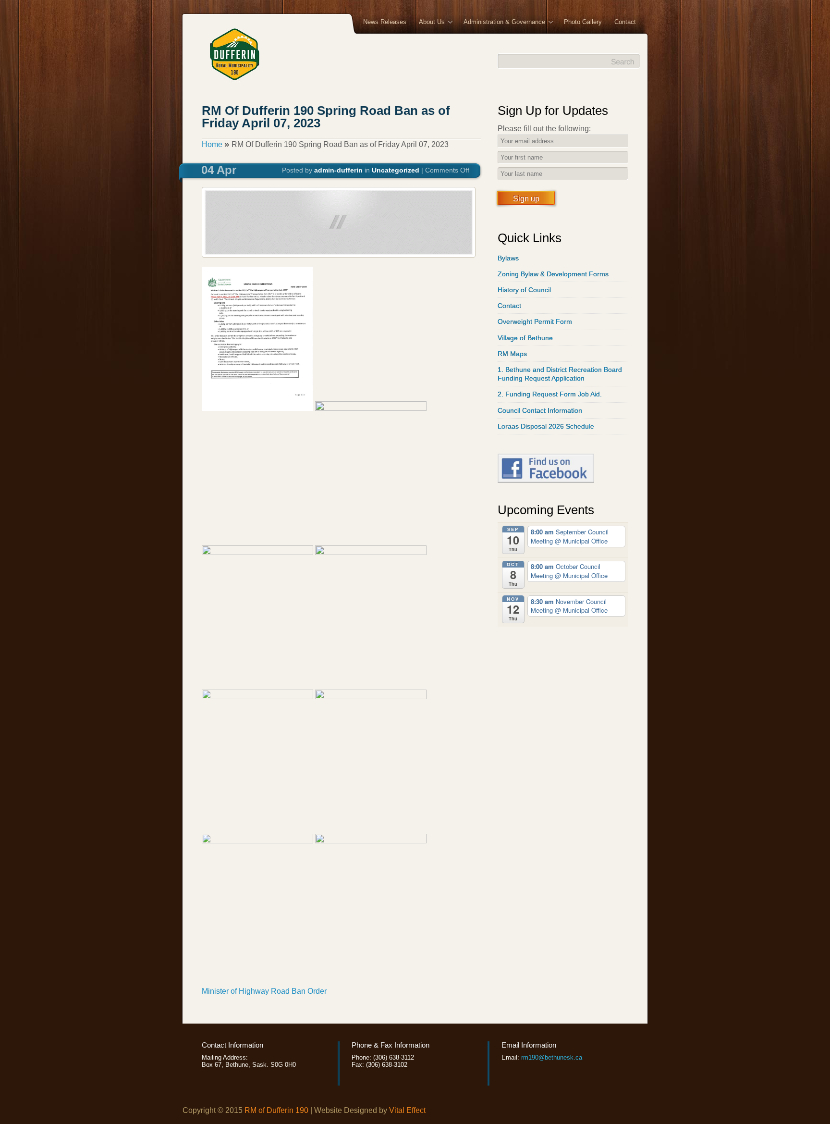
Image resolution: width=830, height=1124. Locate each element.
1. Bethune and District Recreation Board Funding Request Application (560, 374)
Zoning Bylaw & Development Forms (553, 274)
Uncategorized (395, 170)
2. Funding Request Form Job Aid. (550, 394)
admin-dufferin (338, 170)
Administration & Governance (501, 22)
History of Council (524, 290)
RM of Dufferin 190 (276, 1110)
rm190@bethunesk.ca (551, 1057)
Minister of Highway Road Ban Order (264, 991)
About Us (429, 22)
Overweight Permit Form (535, 321)
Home (212, 144)
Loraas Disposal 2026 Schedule (546, 426)
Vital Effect (407, 1110)
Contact (625, 21)
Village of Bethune (525, 338)
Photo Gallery (583, 21)
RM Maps (512, 354)
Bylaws (508, 258)
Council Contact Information (540, 410)
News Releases (384, 21)
